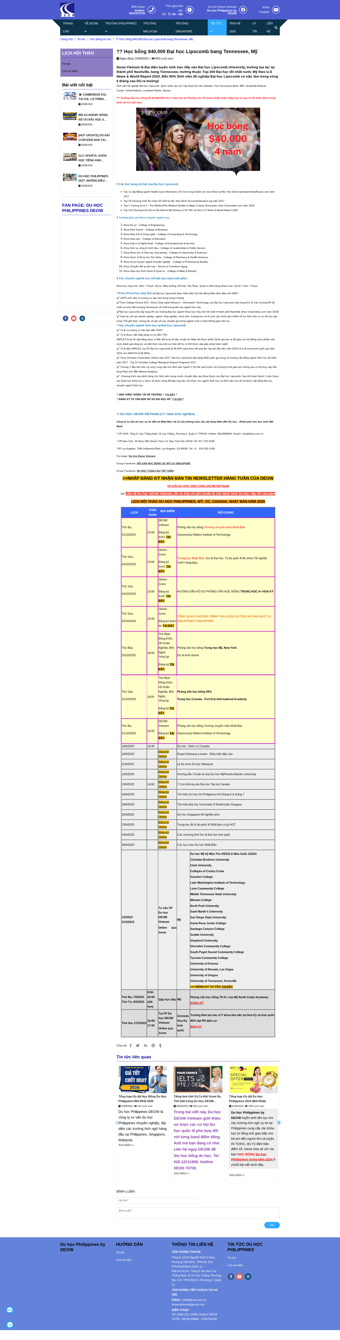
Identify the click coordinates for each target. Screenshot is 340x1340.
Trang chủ (66, 39)
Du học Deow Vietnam (222, 6)
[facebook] (65, 318)
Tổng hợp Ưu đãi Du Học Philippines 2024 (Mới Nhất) (247, 1099)
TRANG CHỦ (68, 27)
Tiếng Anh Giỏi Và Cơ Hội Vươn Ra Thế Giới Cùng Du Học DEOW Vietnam (197, 1099)
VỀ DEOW (91, 23)
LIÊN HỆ (270, 27)
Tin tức (81, 39)
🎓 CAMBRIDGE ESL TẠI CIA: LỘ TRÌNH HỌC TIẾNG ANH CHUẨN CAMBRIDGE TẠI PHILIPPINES (92, 97)
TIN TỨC (216, 23)
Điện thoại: (138, 6)
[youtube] (73, 318)
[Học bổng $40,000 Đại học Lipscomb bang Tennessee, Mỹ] (151, 10)
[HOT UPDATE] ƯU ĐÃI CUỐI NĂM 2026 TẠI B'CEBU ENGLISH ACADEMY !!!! (94, 138)
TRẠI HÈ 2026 (235, 27)
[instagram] (82, 318)
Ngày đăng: (126, 58)
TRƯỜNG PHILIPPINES (121, 23)
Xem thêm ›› (126, 1145)
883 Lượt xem (164, 58)
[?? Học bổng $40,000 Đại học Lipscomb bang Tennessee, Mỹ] (67, 10)
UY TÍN (254, 27)
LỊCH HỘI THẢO (78, 53)
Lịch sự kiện (70, 71)
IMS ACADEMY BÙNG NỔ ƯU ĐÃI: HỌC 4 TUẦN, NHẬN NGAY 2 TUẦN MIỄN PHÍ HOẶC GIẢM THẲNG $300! (93, 117)
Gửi (272, 1225)
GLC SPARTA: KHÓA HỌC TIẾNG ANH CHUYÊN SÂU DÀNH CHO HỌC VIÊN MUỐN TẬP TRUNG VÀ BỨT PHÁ (93, 158)
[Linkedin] (145, 1046)
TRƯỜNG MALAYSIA (150, 27)
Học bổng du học (100, 39)
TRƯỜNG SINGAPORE (183, 27)
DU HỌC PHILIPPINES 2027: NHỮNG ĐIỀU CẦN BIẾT (93, 179)
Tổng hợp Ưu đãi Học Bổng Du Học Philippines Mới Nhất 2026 (142, 1099)
